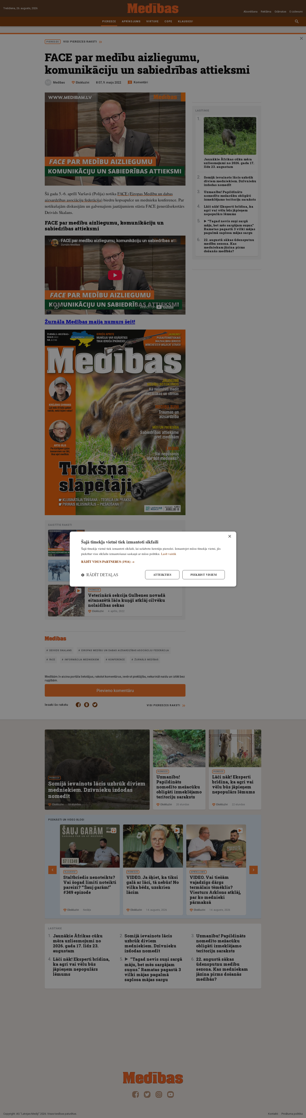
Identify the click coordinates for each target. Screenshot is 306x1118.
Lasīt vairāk (168, 553)
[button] (153, 561)
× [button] (229, 536)
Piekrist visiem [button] (203, 574)
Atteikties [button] (162, 574)
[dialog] (153, 558)
